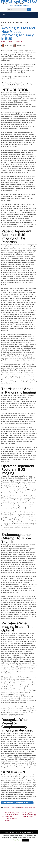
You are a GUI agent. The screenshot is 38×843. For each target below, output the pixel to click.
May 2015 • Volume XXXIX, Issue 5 (12, 41)
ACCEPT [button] (25, 840)
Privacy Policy (28, 832)
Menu (4, 15)
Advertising (18, 5)
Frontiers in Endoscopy (10, 808)
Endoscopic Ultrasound (27, 808)
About (11, 5)
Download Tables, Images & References (17, 802)
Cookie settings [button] (15, 840)
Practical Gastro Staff (16, 832)
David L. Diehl (8, 45)
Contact (26, 5)
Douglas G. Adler (21, 45)
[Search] (29, 9)
